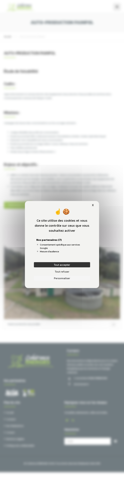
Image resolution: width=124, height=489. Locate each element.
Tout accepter (62, 265)
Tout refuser (62, 272)
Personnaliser (62, 278)
